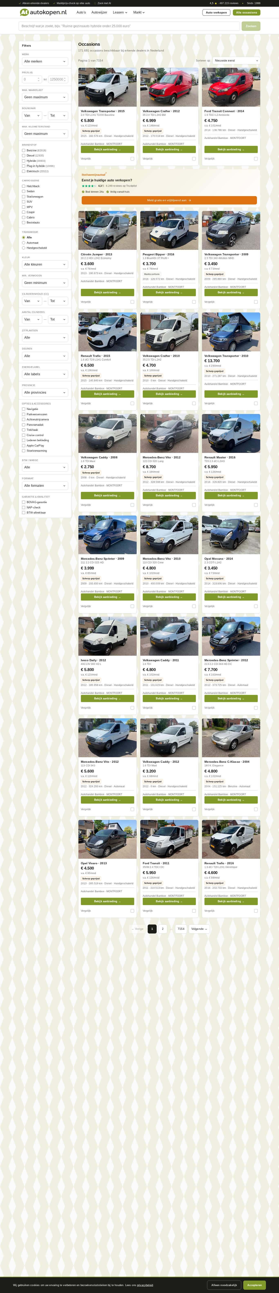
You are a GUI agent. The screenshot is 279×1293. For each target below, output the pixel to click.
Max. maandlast (32, 90)
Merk (25, 54)
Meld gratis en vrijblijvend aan (167, 200)
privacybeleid (145, 1285)
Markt (137, 12)
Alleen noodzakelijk (224, 1285)
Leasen (118, 12)
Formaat (28, 478)
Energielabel (31, 367)
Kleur (26, 257)
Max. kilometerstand (36, 126)
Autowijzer (99, 12)
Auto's (81, 12)
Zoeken (251, 26)
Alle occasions (246, 12)
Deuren (27, 349)
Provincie (28, 385)
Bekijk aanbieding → (107, 149)
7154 (181, 928)
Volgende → (199, 928)
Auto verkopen (216, 12)
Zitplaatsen (30, 330)
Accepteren (254, 1285)
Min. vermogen (32, 276)
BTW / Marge (30, 460)
